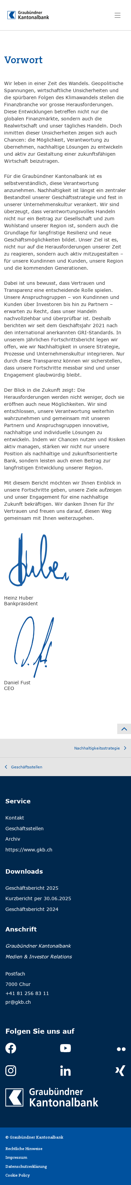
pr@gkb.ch (18, 1002)
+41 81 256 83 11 (27, 993)
